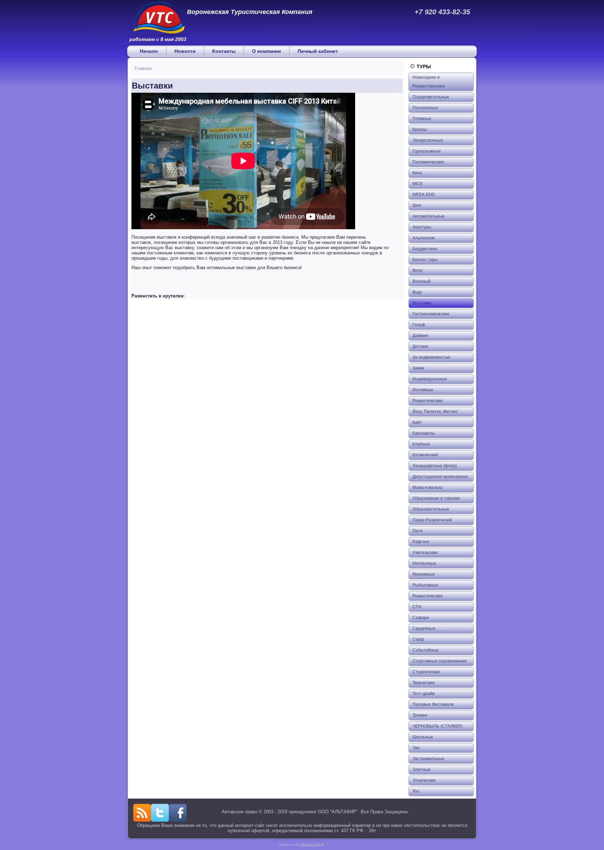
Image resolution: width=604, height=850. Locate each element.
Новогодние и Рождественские (428, 82)
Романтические (427, 400)
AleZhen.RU (312, 845)
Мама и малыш (427, 487)
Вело (417, 270)
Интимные (422, 389)
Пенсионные (425, 107)
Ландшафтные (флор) (434, 465)
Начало (149, 51)
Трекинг (419, 715)
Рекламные (423, 574)
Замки (418, 368)
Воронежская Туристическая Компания (249, 11)
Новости (185, 51)
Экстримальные (428, 758)
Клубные (421, 444)
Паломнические (428, 162)
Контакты (224, 51)
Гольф (418, 324)
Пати (417, 530)
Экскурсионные (427, 140)
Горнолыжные (426, 151)
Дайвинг (420, 335)
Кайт (417, 422)
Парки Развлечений (432, 520)
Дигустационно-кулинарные (440, 476)
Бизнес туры (425, 259)
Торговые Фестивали (433, 704)
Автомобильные (428, 216)
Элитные (421, 769)
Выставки (421, 303)
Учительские (425, 552)
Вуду (417, 292)
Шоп (416, 205)
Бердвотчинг (425, 248)
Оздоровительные (430, 96)
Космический (425, 454)
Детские (420, 346)
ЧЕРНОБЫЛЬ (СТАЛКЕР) (437, 726)
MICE (417, 183)
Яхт (416, 791)
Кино (417, 172)
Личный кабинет (317, 51)
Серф (418, 639)
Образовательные (430, 509)
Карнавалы (423, 433)
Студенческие (426, 671)
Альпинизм (423, 238)
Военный (421, 281)
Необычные (424, 563)
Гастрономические (431, 313)
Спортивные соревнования (439, 661)
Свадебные (424, 628)
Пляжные (421, 118)
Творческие (423, 682)
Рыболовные (425, 585)
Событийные (425, 650)
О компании (266, 51)
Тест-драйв (423, 693)
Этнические (424, 780)
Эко (416, 747)
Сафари (420, 617)
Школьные (422, 737)
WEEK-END (423, 194)
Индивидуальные (429, 379)
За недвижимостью (431, 357)
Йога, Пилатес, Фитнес (435, 411)
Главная (143, 68)
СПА (417, 606)
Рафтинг (421, 541)
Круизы (419, 129)
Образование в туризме (436, 498)
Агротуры (421, 227)
